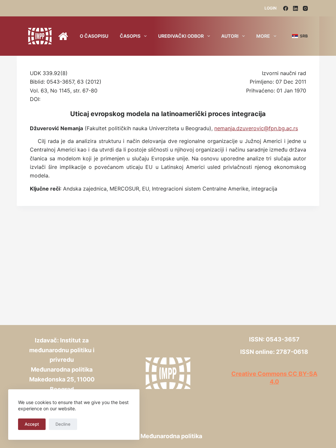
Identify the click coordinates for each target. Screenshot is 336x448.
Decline (63, 424)
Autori (230, 36)
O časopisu (94, 36)
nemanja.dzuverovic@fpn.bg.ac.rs (256, 128)
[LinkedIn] (295, 8)
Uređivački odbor (181, 36)
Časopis (130, 36)
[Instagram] (305, 8)
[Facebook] (285, 8)
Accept (32, 424)
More (263, 36)
